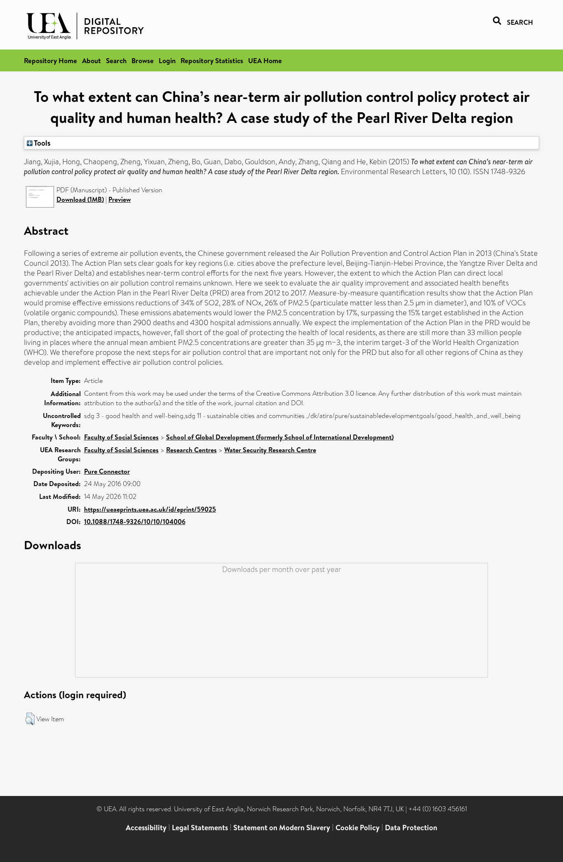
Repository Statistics (212, 60)
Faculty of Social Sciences (121, 437)
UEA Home (265, 60)
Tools (42, 142)
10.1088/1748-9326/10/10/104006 (134, 521)
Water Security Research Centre (270, 449)
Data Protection (411, 827)
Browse (142, 60)
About (91, 60)
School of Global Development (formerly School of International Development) (280, 437)
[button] (30, 719)
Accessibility (146, 827)
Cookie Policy (357, 827)
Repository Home (50, 60)
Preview (119, 199)
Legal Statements (200, 827)
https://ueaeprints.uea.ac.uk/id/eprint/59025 (150, 509)
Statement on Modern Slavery (281, 827)
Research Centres (191, 449)
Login (167, 60)
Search (116, 60)
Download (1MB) (80, 199)
